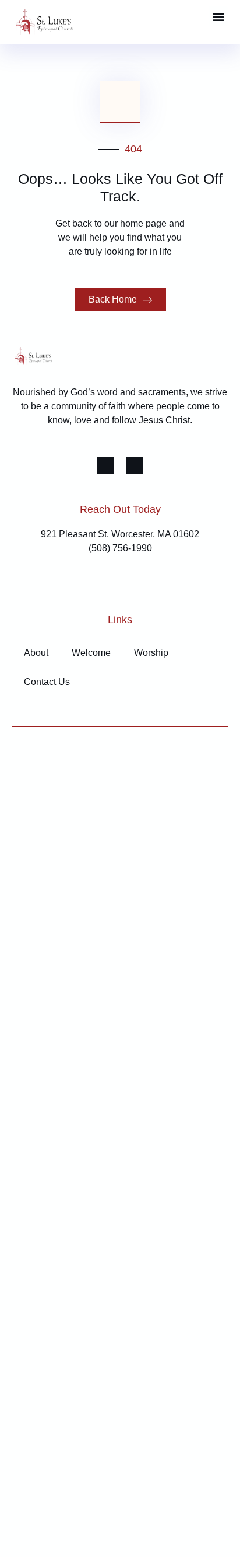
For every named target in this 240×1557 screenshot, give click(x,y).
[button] (218, 16)
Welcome (91, 653)
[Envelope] (134, 465)
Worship (151, 653)
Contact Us (47, 682)
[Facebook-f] (105, 465)
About (36, 653)
